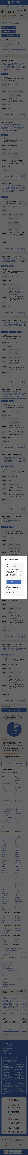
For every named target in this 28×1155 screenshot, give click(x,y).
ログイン (14, 582)
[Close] (25, 557)
